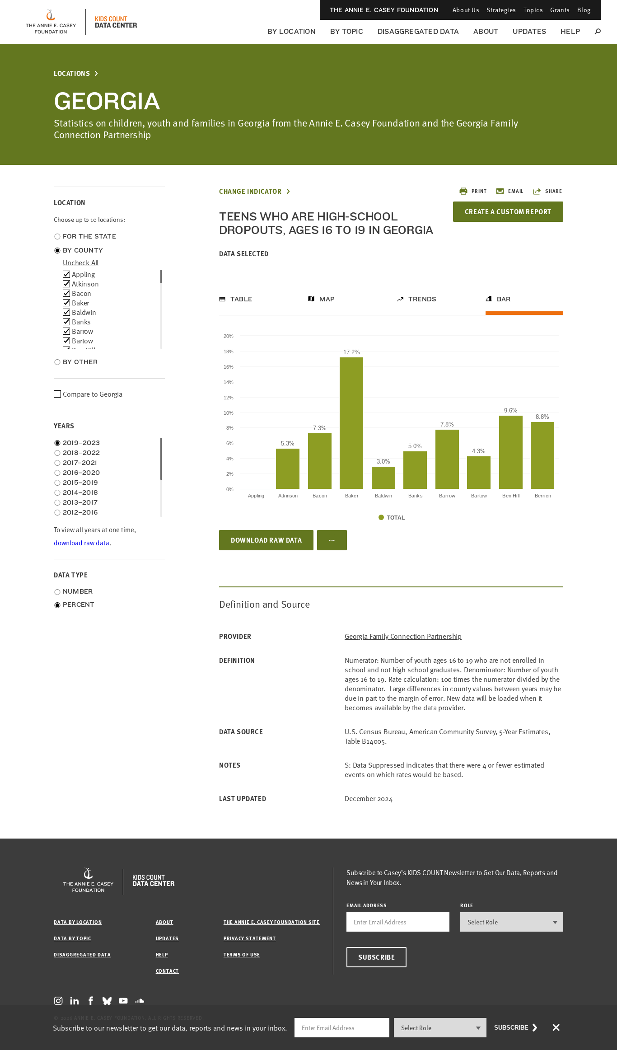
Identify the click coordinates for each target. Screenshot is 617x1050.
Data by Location (78, 922)
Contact (167, 970)
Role (466, 905)
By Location (291, 31)
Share (553, 191)
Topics (533, 9)
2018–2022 (81, 453)
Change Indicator (250, 191)
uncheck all (80, 262)
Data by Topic (72, 938)
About (485, 31)
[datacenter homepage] (116, 22)
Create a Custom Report (508, 211)
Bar (504, 299)
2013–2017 (80, 502)
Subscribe (376, 957)
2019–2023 (81, 443)
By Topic (346, 31)
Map (327, 299)
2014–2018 (80, 492)
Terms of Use (242, 954)
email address (366, 905)
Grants (560, 9)
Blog (584, 9)
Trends (422, 299)
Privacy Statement (250, 938)
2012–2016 (80, 512)
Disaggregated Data (418, 31)
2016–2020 (81, 473)
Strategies (501, 9)
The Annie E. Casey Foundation (384, 10)
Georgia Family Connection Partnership (403, 636)
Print (479, 191)
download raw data (81, 543)
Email (516, 191)
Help (570, 31)
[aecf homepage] (50, 22)
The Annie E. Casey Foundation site (272, 922)
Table (241, 299)
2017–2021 (80, 463)
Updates (529, 31)
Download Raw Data (266, 540)
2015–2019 (80, 482)
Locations (72, 73)
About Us (466, 9)
